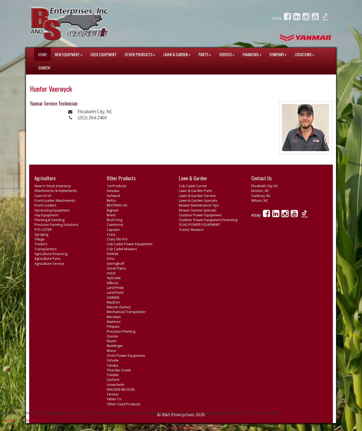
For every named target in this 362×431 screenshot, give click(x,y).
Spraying (41, 234)
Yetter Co (114, 399)
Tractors (40, 243)
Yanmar (113, 394)
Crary (111, 234)
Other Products (139, 54)
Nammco (114, 321)
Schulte (113, 360)
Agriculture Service (49, 263)
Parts (203, 54)
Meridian (114, 316)
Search (44, 68)
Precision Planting (121, 331)
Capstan (113, 229)
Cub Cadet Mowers (122, 249)
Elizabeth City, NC (264, 185)
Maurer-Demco (119, 307)
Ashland (113, 195)
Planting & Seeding (49, 219)
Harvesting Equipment (51, 210)
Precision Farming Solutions (56, 224)
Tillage (39, 239)
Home (42, 54)
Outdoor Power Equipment (200, 215)
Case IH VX (42, 195)
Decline (31, 420)
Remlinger (115, 345)
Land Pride (115, 287)
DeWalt (112, 253)
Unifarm (113, 379)
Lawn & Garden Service (197, 195)
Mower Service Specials (198, 210)
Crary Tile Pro (117, 239)
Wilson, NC (259, 200)
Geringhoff (115, 263)
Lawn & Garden (175, 54)
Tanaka (112, 365)
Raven (112, 340)
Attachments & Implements (55, 190)
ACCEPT (10, 420)
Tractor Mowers (191, 229)
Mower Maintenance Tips (199, 205)
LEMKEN (113, 297)
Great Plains (116, 268)
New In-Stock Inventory (52, 185)
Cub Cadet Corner (193, 185)
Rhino (111, 350)
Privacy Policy (181, 428)
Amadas (113, 190)
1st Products (117, 185)
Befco (111, 200)
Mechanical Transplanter (126, 311)
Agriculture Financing (50, 253)
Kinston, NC (260, 190)
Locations (303, 54)
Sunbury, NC (261, 195)
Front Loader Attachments (54, 200)
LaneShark (115, 292)
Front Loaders (45, 205)
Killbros (112, 282)
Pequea (113, 326)
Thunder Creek (119, 370)
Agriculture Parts (47, 258)
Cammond (115, 224)
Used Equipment (103, 54)
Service (225, 54)
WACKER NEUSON (121, 389)
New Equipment (67, 54)
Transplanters (45, 249)
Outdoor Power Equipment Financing (208, 219)
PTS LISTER (43, 229)
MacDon (113, 302)
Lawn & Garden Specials (198, 200)
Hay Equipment (46, 215)
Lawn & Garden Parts (195, 190)
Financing (250, 54)
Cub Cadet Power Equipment (129, 243)
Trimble (113, 374)
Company (277, 54)
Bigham (112, 210)
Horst (111, 273)
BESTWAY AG (117, 205)
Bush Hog (114, 219)
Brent (111, 215)
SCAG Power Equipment (126, 355)
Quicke (112, 336)
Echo (110, 258)
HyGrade (114, 277)
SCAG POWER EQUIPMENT (199, 224)
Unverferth (115, 384)
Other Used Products (123, 404)
